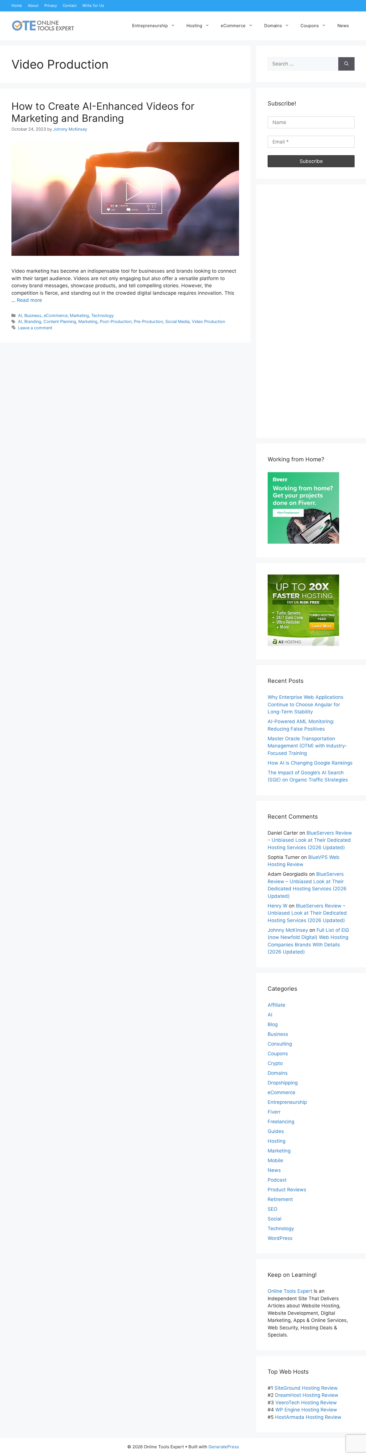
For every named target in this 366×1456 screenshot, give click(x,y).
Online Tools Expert (290, 1291)
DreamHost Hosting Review (306, 1395)
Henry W (277, 906)
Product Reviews (287, 1189)
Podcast (277, 1180)
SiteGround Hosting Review (306, 1388)
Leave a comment (35, 327)
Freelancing (281, 1121)
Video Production (208, 321)
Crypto (275, 1063)
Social (274, 1219)
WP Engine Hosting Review (306, 1410)
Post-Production (116, 321)
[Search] (346, 64)
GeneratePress (223, 1446)
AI (20, 315)
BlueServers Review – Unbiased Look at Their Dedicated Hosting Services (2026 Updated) (310, 840)
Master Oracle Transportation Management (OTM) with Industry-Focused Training (307, 746)
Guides (276, 1131)
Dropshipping (283, 1083)
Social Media (177, 321)
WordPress (280, 1238)
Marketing (79, 315)
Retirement (280, 1199)
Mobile (275, 1160)
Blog (273, 1024)
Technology (102, 315)
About (33, 5)
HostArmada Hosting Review (308, 1417)
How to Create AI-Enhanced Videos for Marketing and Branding (102, 112)
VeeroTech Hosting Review (306, 1402)
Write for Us (93, 5)
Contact (70, 5)
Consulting (280, 1044)
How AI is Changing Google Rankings (310, 763)
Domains (273, 25)
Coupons (310, 25)
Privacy (50, 5)
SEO (272, 1209)
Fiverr (274, 1112)
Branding (32, 321)
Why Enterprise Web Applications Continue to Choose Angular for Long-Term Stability (305, 704)
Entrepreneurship (150, 25)
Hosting (194, 25)
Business (32, 315)
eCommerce (233, 25)
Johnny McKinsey (288, 930)
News (343, 25)
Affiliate (276, 1005)
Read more (29, 300)
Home (16, 5)
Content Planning (59, 321)
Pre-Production (148, 321)
